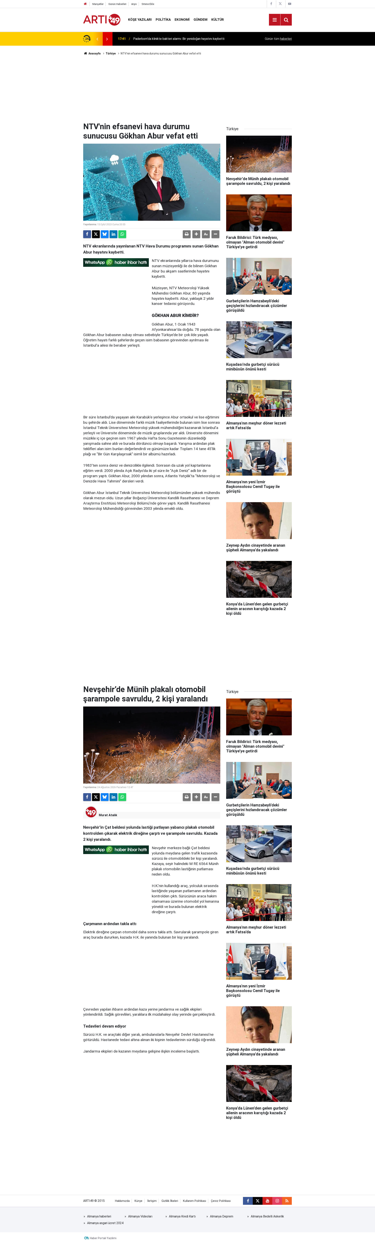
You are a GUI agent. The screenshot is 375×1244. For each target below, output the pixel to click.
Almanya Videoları (140, 1216)
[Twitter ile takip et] (257, 1201)
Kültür (217, 19)
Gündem (200, 19)
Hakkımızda (122, 1201)
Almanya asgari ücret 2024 (105, 1223)
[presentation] (97, 38)
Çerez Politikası (221, 1201)
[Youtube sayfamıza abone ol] (267, 1201)
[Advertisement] (187, 88)
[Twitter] (96, 234)
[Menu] (274, 20)
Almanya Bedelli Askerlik (267, 1216)
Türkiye (111, 53)
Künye (138, 1201)
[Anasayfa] (85, 4)
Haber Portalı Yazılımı (103, 1238)
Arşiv (134, 4)
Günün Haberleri (117, 4)
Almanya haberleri (99, 1216)
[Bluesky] (105, 234)
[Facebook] (87, 234)
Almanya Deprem (221, 1216)
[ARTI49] (101, 19)
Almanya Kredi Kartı (182, 1216)
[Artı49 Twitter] (280, 4)
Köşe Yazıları (140, 19)
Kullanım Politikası (194, 1201)
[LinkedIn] (113, 234)
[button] (196, 234)
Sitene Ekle (148, 4)
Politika (163, 19)
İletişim (152, 1201)
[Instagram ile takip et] (277, 1201)
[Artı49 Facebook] (271, 4)
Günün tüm (278, 39)
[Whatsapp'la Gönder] (122, 234)
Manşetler (98, 4)
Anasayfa (94, 53)
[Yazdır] (187, 234)
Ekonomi (182, 19)
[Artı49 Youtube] (290, 4)
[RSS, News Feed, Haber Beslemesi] (287, 1201)
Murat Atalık (108, 815)
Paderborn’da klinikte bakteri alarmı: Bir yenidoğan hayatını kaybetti (178, 39)
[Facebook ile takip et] (248, 1201)
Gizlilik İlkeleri (170, 1201)
